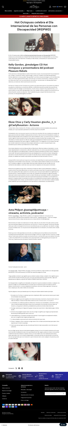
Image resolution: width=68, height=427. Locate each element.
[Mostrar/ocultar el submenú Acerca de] (29, 13)
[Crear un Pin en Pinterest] (22, 368)
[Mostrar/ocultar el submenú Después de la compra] (44, 13)
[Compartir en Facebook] (19, 368)
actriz (29, 270)
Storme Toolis (14, 270)
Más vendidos (8, 11)
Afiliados (4, 396)
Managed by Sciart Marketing (7, 413)
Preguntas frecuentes (26, 397)
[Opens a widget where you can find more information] (63, 424)
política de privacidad (62, 412)
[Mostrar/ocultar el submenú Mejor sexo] (33, 11)
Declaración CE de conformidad (60, 415)
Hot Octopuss (7, 412)
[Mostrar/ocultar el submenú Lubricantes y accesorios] (62, 11)
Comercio (4, 398)
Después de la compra (37, 13)
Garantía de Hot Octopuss (27, 395)
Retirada (42, 412)
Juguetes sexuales (19, 11)
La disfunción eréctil (41, 11)
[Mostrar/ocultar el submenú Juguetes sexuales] (24, 11)
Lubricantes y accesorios (55, 11)
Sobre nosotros (6, 388)
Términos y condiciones (50, 412)
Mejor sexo (29, 11)
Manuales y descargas (26, 389)
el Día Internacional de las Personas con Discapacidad (37, 55)
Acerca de (25, 13)
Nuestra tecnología (6, 390)
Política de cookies (48, 415)
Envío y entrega (24, 400)
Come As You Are (42, 217)
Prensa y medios (6, 393)
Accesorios (23, 392)
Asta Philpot (16, 216)
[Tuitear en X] (16, 368)
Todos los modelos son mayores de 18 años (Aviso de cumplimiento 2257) (52, 418)
